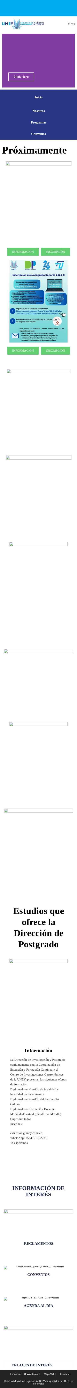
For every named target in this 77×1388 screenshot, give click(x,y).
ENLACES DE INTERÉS (31, 1365)
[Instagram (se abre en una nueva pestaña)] (47, 7)
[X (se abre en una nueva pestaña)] (20, 7)
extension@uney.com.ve (26, 1133)
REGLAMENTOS (38, 1243)
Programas (38, 122)
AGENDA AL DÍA (38, 1306)
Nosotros (38, 111)
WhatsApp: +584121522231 (28, 1138)
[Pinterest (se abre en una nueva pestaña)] (38, 7)
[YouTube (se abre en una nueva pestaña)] (56, 7)
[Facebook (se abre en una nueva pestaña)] (28, 7)
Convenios (38, 134)
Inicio (39, 97)
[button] (38, 1365)
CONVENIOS (38, 1275)
